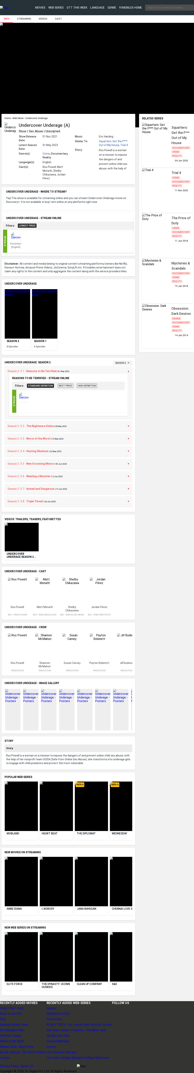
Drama (176, 318)
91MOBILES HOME (130, 7)
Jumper (5, 1058)
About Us (27, 1066)
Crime (46, 153)
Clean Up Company (89, 984)
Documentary (180, 148)
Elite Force (15, 984)
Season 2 (13, 341)
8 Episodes (12, 346)
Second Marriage (58, 1041)
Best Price (65, 385)
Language (97, 7)
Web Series (56, 7)
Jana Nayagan (86, 908)
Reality (176, 156)
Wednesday (119, 833)
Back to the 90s (10, 1013)
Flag (3, 1019)
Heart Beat (50, 833)
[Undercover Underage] (17, 314)
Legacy (51, 1008)
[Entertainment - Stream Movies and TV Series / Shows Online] (12, 8)
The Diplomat (86, 833)
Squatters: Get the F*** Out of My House (180, 135)
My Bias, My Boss (58, 1035)
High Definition (87, 385)
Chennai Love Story (125, 908)
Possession (54, 1019)
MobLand (13, 833)
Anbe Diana (14, 908)
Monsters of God (58, 1013)
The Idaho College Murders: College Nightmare (78, 1058)
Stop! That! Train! (12, 1008)
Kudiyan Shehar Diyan (14, 1024)
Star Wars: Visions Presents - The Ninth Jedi (76, 1030)
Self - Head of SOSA (17, 615)
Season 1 (40, 341)
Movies (40, 7)
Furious (51, 1046)
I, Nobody (48, 908)
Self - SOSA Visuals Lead (44, 615)
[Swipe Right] (131, 311)
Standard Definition (40, 385)
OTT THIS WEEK (77, 7)
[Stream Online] (23, 401)
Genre (112, 7)
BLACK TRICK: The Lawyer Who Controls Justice (79, 1024)
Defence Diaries (10, 1035)
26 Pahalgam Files (12, 1030)
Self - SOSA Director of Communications (99, 616)
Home (8, 118)
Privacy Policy (9, 1066)
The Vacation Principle (62, 1052)
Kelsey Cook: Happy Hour (17, 1046)
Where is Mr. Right (12, 1041)
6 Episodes (39, 346)
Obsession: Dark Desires (181, 311)
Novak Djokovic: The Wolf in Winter (23, 1052)
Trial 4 (124, 145)
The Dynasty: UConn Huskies (56, 986)
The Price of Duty (181, 220)
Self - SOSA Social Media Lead (72, 616)
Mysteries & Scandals (181, 265)
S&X (114, 984)
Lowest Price (27, 225)
